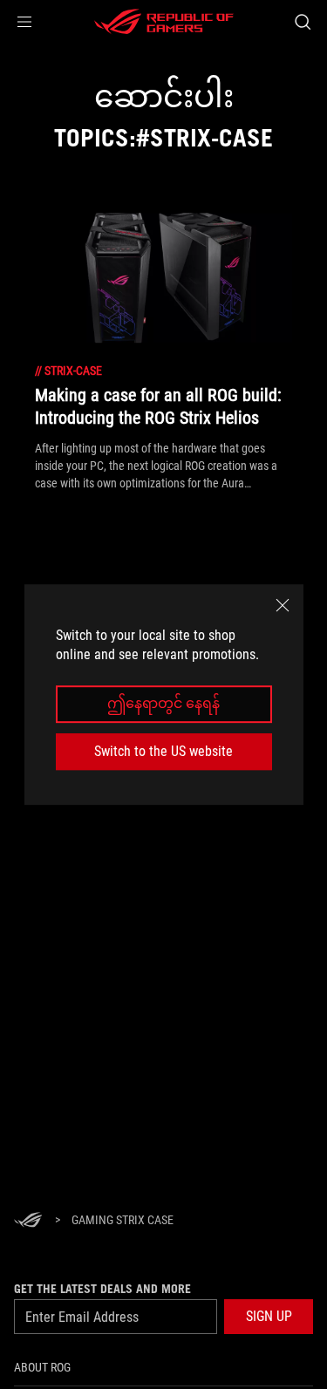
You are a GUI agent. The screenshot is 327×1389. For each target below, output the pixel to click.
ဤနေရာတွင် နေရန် (163, 704)
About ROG (42, 1367)
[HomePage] (28, 1221)
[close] (282, 605)
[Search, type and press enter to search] (302, 22)
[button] (24, 21)
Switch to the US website (163, 751)
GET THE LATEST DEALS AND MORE (102, 1289)
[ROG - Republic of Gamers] (164, 22)
